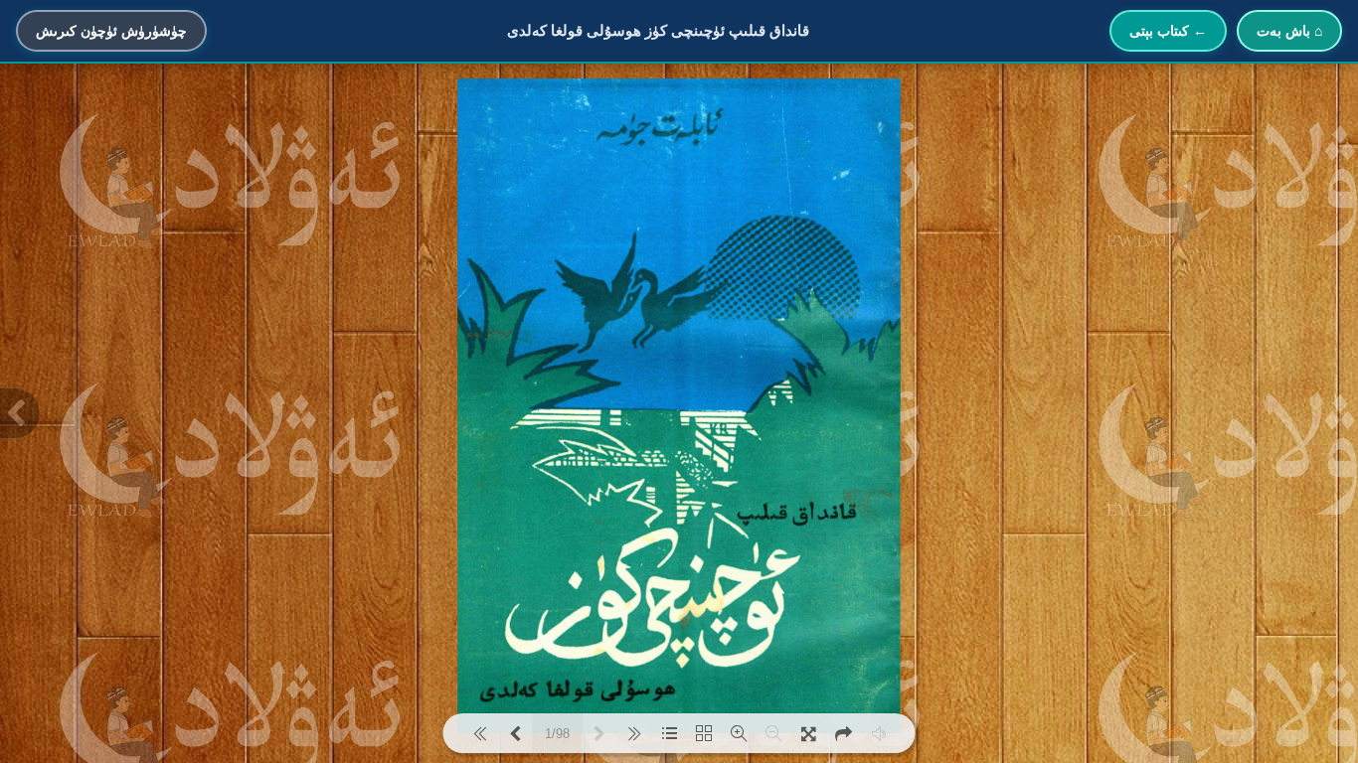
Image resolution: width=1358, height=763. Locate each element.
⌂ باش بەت (1289, 31)
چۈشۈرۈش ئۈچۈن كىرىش (111, 31)
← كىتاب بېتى (1168, 31)
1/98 (557, 733)
